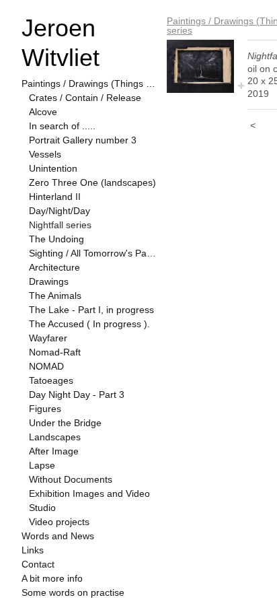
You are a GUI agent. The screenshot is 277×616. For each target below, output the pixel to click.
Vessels (45, 154)
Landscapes (55, 437)
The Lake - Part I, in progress (91, 309)
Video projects (59, 521)
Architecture (54, 267)
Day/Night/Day (59, 210)
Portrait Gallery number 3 (82, 140)
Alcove (43, 111)
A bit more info (52, 578)
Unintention (53, 168)
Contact (38, 564)
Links (33, 550)
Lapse (42, 465)
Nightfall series (60, 224)
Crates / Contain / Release (85, 97)
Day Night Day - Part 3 (76, 394)
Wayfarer (48, 338)
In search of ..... (62, 126)
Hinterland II (55, 196)
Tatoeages (51, 380)
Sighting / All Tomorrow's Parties (93, 253)
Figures (45, 408)
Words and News (58, 536)
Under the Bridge (65, 422)
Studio (42, 507)
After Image (54, 451)
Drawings (49, 281)
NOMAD (46, 366)
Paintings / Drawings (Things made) (89, 83)
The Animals (55, 295)
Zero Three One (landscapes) (92, 182)
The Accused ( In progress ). (89, 323)
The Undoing (56, 239)
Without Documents (70, 479)
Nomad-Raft (55, 352)
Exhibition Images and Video (89, 493)
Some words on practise (73, 592)
